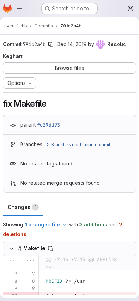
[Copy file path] (50, 248)
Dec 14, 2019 (72, 44)
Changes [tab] (21, 207)
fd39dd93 (48, 125)
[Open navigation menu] (19, 8)
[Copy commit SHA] (51, 44)
